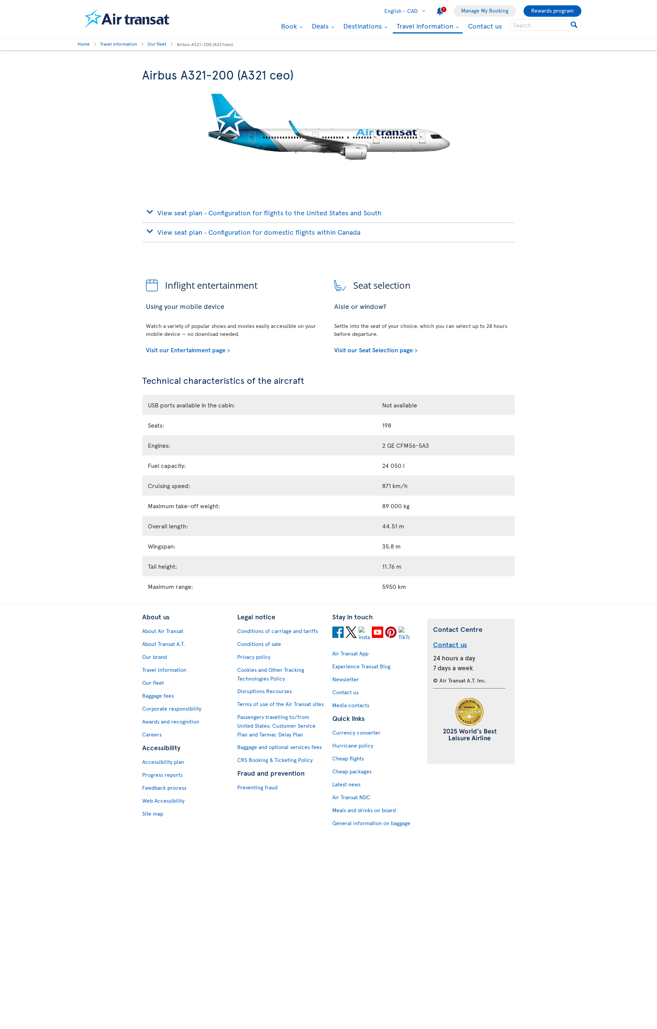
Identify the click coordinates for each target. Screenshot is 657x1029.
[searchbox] (545, 25)
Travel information (424, 26)
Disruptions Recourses (264, 691)
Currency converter (356, 732)
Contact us (485, 25)
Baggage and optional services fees (279, 747)
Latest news (346, 784)
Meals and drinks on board (364, 810)
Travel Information (164, 669)
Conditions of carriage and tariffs (277, 631)
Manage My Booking (484, 10)
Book (288, 25)
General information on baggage (371, 823)
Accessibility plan (163, 761)
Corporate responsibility (171, 708)
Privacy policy (253, 656)
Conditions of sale (259, 643)
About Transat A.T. (163, 643)
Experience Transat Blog (361, 666)
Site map (152, 813)
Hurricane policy (352, 745)
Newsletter (345, 679)
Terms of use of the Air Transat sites (280, 704)
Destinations (362, 25)
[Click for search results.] (574, 25)
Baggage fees (158, 695)
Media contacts (350, 705)
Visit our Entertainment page (185, 349)
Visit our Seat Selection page (373, 349)
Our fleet (153, 682)
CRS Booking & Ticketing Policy (275, 759)
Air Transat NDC (351, 797)
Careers (152, 734)
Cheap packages (351, 771)
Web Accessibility (163, 800)
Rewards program (552, 10)
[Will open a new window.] (338, 633)
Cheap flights (348, 758)
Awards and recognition (170, 721)
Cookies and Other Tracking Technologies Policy (270, 674)
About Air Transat (162, 631)
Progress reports (162, 774)
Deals (319, 25)
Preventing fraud (257, 787)
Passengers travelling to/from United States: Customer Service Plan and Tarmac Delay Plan (276, 725)
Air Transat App (350, 653)
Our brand (154, 656)
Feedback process (164, 787)
